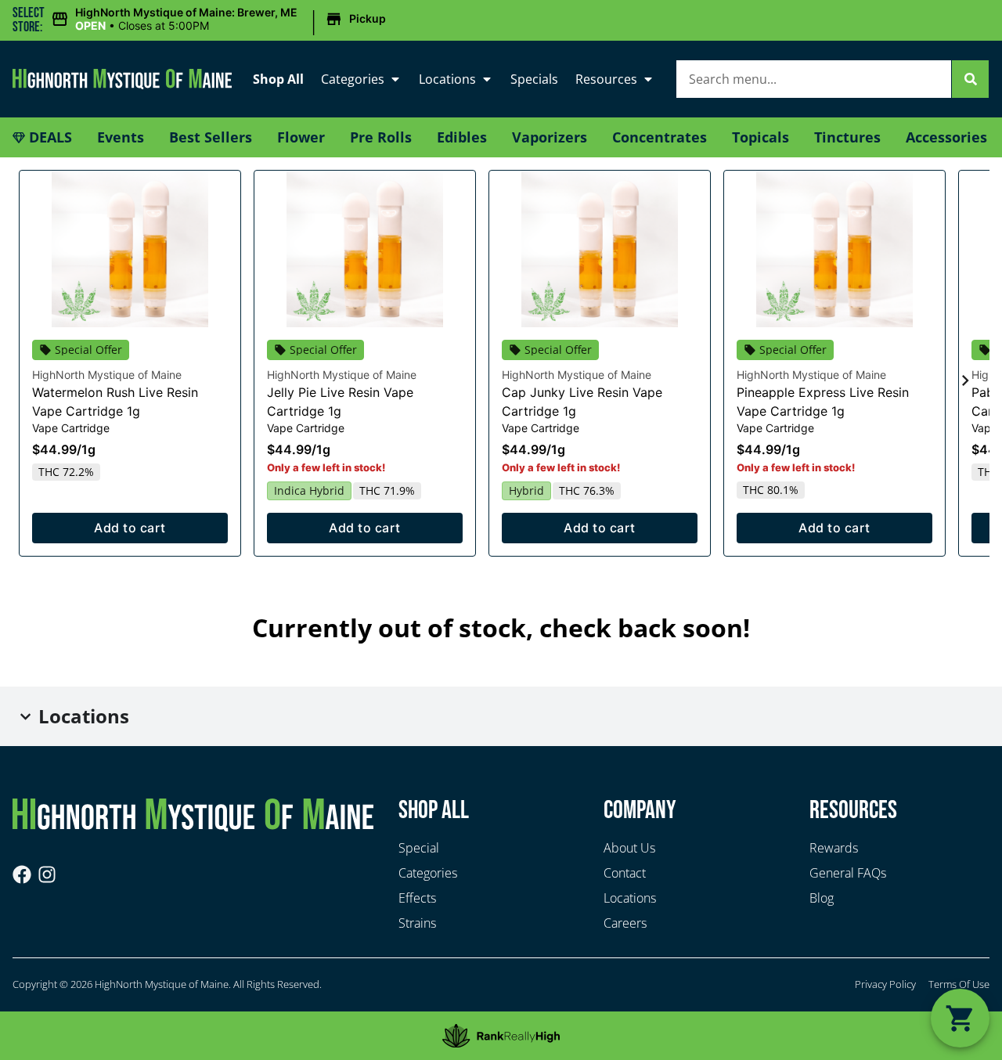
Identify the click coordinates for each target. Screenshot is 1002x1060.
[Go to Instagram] (47, 874)
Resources (606, 79)
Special (418, 847)
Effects (417, 898)
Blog (821, 898)
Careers (625, 923)
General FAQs (847, 873)
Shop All (278, 79)
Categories (352, 79)
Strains (417, 923)
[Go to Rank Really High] (501, 1035)
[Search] (970, 79)
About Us (629, 847)
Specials (534, 79)
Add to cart (129, 527)
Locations (447, 79)
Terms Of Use (958, 984)
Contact (625, 873)
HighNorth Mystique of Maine (107, 374)
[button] (221, 19)
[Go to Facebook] (22, 874)
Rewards (833, 847)
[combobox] (814, 79)
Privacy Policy (885, 984)
